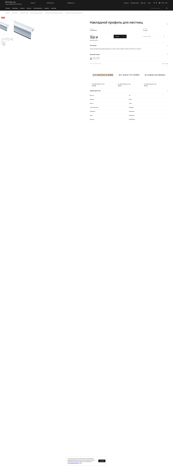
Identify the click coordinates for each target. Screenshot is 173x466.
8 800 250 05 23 (50, 3)
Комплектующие (24, 13)
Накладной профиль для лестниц (73, 13)
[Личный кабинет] (156, 3)
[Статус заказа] (154, 3)
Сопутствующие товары (95, 63)
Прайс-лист (143, 3)
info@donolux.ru (70, 3)
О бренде (7, 8)
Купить (117, 36)
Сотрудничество (37, 8)
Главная (7, 13)
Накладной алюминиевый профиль (54, 13)
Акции (149, 3)
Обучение (53, 8)
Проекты (22, 8)
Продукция (15, 8)
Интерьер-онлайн (135, 3)
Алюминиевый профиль (37, 13)
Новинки (46, 8)
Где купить (126, 3)
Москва (32, 3)
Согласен (102, 461)
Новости (29, 8)
